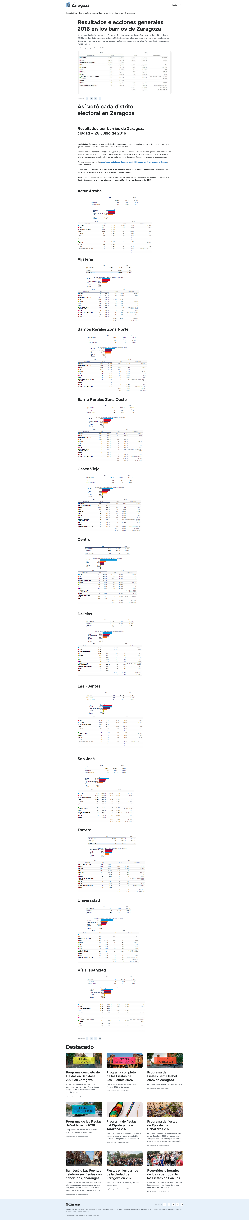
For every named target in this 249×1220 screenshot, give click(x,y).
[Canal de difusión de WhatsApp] (182, 1204)
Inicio (174, 5)
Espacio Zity (71, 13)
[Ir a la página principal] (77, 5)
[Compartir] (100, 98)
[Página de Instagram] (173, 1204)
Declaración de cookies (85, 1215)
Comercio (119, 13)
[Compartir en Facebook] (87, 98)
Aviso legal (96, 1215)
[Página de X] (169, 1204)
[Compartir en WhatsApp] (95, 98)
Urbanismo (108, 13)
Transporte (130, 13)
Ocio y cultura (84, 13)
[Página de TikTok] (177, 1204)
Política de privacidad (72, 1215)
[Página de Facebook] (164, 1204)
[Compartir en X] (91, 98)
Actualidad (97, 13)
